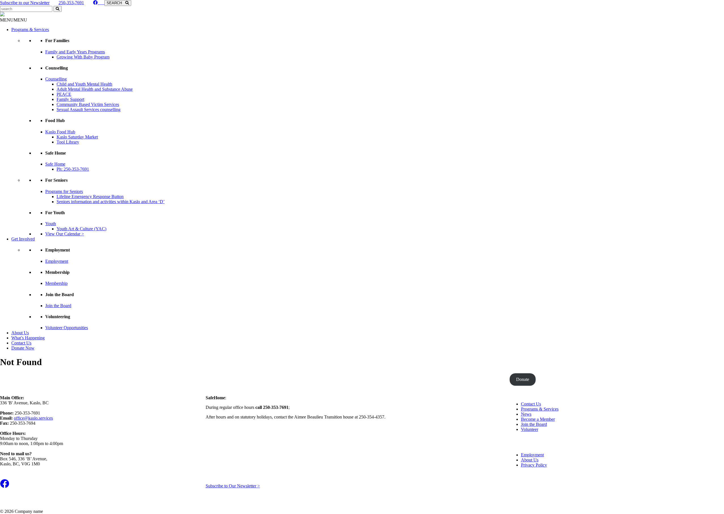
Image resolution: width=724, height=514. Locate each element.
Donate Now (23, 348)
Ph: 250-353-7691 (73, 169)
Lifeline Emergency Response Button (90, 196)
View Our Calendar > (64, 233)
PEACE (64, 94)
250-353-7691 (71, 2)
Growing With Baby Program (83, 57)
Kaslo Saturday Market (77, 137)
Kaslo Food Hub (60, 131)
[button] (13, 20)
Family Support (70, 99)
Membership (56, 283)
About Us (20, 332)
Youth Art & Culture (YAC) (81, 228)
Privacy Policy (534, 465)
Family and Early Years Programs (75, 51)
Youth (50, 223)
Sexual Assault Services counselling (88, 109)
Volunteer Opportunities (66, 327)
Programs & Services (30, 29)
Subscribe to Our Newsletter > (233, 485)
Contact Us (21, 343)
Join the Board (58, 305)
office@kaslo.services (33, 418)
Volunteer (529, 429)
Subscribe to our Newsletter (24, 2)
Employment (56, 261)
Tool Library (68, 142)
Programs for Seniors (64, 191)
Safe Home (55, 164)
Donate (522, 379)
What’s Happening (28, 337)
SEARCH (115, 3)
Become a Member (538, 419)
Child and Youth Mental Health (84, 84)
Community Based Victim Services (88, 104)
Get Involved (23, 239)
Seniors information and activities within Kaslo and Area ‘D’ (111, 201)
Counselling (56, 79)
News (526, 414)
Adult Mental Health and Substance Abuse (95, 89)
